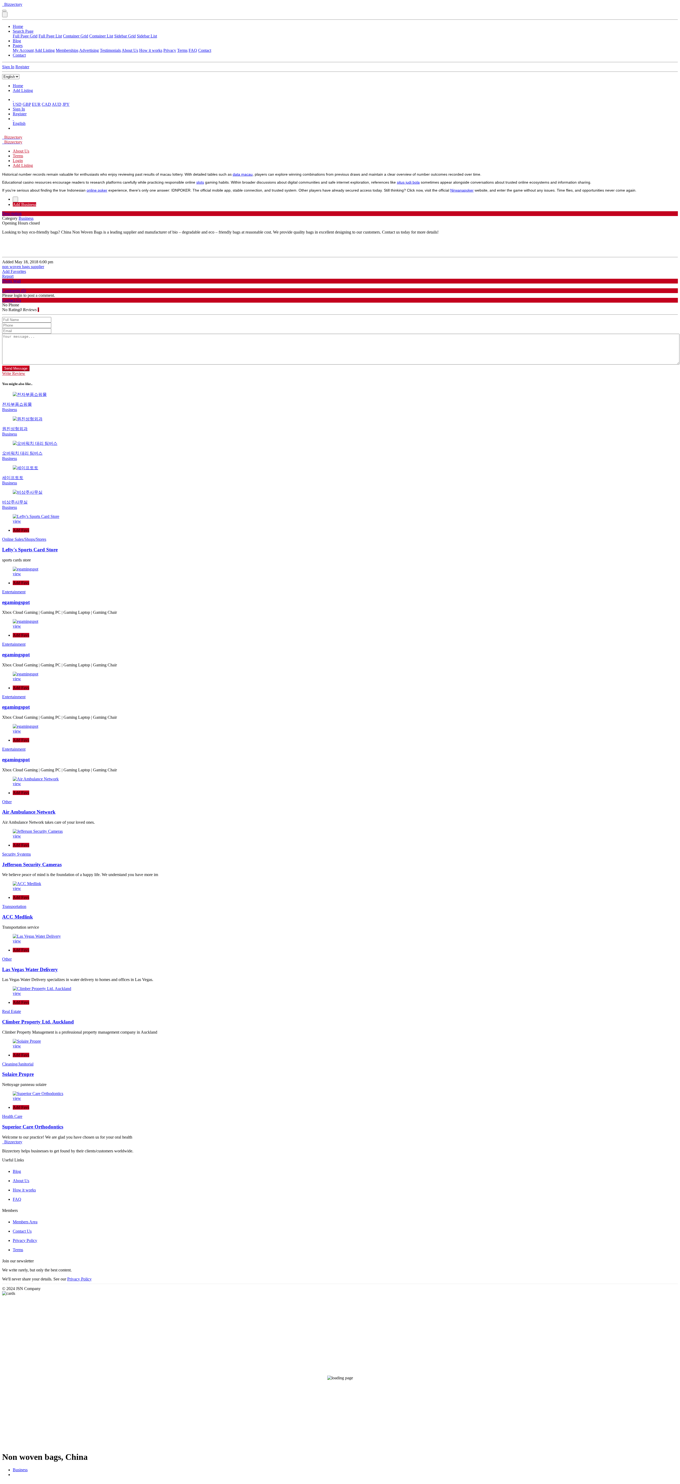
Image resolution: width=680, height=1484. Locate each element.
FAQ (193, 50)
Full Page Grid (25, 36)
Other (7, 802)
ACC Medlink (17, 917)
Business (20, 1470)
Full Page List (50, 36)
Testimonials (110, 50)
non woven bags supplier (23, 266)
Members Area (25, 1222)
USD (17, 104)
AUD (56, 104)
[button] (13, 99)
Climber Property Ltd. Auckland (38, 1022)
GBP (27, 104)
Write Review (13, 373)
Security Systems (16, 854)
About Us (130, 50)
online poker (97, 190)
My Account (23, 50)
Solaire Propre (18, 1074)
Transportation (14, 906)
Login (18, 160)
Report (8, 276)
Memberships (67, 50)
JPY (66, 104)
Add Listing (45, 50)
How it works (150, 50)
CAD (46, 104)
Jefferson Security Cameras (32, 864)
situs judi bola (408, 182)
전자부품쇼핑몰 (17, 404)
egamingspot (16, 602)
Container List (101, 36)
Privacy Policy (25, 1240)
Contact (204, 50)
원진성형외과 (15, 428)
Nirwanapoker (462, 190)
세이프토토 (12, 477)
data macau (243, 174)
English (19, 123)
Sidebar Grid (125, 36)
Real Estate (11, 1011)
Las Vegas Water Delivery (30, 969)
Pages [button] (18, 45)
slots (200, 182)
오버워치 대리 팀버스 (22, 453)
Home (18, 26)
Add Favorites (14, 271)
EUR (36, 104)
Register (22, 67)
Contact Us (22, 1231)
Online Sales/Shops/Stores (24, 539)
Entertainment (14, 592)
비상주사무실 (15, 502)
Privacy (169, 50)
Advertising (89, 50)
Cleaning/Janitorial (17, 1064)
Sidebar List (147, 36)
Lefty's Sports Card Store (30, 549)
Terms (182, 50)
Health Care (12, 1116)
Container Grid (75, 36)
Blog (17, 41)
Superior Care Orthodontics (32, 1127)
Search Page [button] (23, 31)
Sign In (8, 67)
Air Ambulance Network (29, 812)
